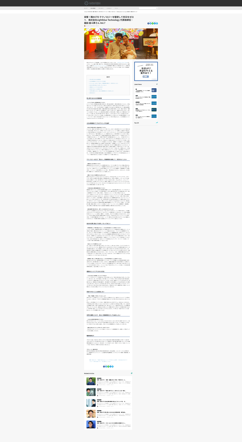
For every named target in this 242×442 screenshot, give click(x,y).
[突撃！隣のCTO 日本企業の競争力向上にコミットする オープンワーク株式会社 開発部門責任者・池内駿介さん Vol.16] (91, 402)
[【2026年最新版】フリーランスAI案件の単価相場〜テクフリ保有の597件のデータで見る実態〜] (154, 90)
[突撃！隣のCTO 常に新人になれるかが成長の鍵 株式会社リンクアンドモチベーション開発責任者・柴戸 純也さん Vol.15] (91, 413)
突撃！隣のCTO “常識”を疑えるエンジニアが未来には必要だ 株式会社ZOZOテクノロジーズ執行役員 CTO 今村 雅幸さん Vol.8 (108, 360)
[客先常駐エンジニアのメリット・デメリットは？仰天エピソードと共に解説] (154, 109)
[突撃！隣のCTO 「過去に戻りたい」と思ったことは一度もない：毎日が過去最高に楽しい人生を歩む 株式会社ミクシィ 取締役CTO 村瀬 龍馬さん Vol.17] (91, 392)
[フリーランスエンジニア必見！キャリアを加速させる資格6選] (154, 103)
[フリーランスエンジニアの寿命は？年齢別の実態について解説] (154, 96)
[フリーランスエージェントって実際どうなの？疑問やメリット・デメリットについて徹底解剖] (154, 116)
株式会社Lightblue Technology (100, 65)
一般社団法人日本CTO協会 (122, 62)
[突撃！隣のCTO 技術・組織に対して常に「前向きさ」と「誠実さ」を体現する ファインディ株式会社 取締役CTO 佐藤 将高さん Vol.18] (91, 381)
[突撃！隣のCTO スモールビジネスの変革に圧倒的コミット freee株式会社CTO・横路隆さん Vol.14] (91, 424)
